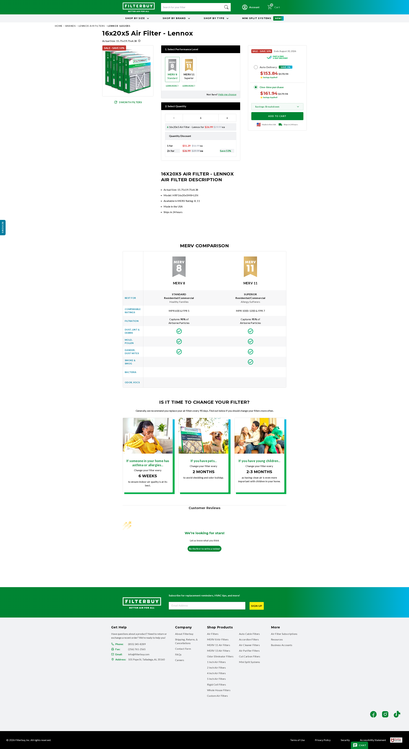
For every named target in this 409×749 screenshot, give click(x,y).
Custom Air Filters (217, 695)
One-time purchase (272, 87)
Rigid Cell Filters (216, 684)
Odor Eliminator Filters (220, 656)
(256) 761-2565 (137, 649)
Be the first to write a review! (204, 548)
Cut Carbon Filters (249, 656)
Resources (277, 639)
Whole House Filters (218, 690)
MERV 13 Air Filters (218, 650)
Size (135, 18)
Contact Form (183, 648)
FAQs (178, 654)
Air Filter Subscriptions (284, 633)
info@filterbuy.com (138, 654)
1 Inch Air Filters (216, 661)
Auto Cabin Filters (249, 633)
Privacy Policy (323, 739)
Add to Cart (277, 116)
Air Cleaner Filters (249, 644)
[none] (172, 86)
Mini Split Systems (249, 661)
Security (345, 739)
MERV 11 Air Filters (218, 644)
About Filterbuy (184, 633)
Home (59, 25)
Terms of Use (297, 739)
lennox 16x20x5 (119, 25)
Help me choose (227, 94)
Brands (71, 25)
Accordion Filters (249, 639)
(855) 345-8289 (137, 644)
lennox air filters (92, 25)
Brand (174, 18)
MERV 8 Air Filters (218, 639)
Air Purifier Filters (249, 650)
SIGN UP (256, 605)
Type (214, 18)
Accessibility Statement (373, 739)
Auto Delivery (268, 67)
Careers (179, 660)
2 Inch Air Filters (216, 667)
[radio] (172, 69)
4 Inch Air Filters (216, 673)
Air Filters (213, 633)
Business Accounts (281, 644)
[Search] (226, 7)
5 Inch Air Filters (216, 678)
